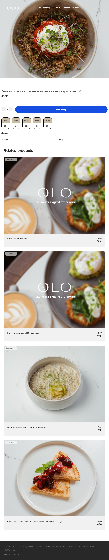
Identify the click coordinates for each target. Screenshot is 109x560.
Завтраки (9, 159)
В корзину (61, 109)
